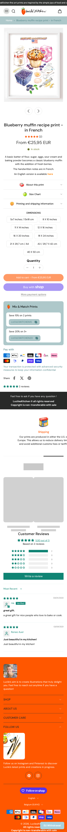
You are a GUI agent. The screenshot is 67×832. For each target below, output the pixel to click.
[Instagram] (38, 775)
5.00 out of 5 (42, 540)
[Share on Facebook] (14, 378)
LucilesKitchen (38, 823)
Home (9, 20)
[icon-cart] (60, 11)
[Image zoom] (33, 64)
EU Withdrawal (52, 825)
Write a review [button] (34, 576)
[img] (10, 598)
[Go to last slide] (28, 111)
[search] (13, 11)
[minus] (27, 267)
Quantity (33, 261)
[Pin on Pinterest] (29, 378)
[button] (33, 277)
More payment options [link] (33, 294)
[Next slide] (38, 111)
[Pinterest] (29, 775)
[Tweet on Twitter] (22, 378)
